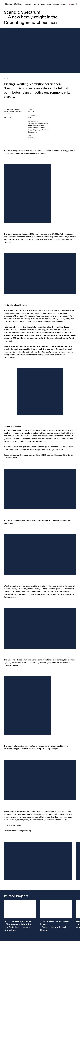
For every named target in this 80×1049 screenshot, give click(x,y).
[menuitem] (13, 4)
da (72, 4)
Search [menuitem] (63, 4)
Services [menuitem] (28, 4)
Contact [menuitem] (56, 4)
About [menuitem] (49, 4)
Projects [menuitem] (36, 4)
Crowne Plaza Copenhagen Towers (54, 925)
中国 (75, 4)
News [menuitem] (43, 4)
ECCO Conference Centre (18, 925)
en (69, 4)
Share (6, 79)
